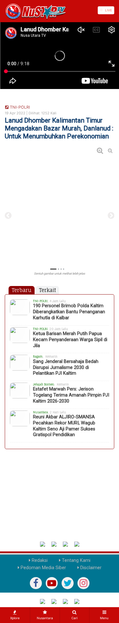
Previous (8, 215)
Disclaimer (90, 567)
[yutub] (51, 583)
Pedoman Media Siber (42, 567)
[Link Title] (2, 10)
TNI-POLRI (19, 107)
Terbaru (21, 290)
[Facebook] (36, 583)
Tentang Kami (75, 560)
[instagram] (83, 583)
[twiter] (67, 583)
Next (111, 215)
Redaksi (39, 560)
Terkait (47, 290)
